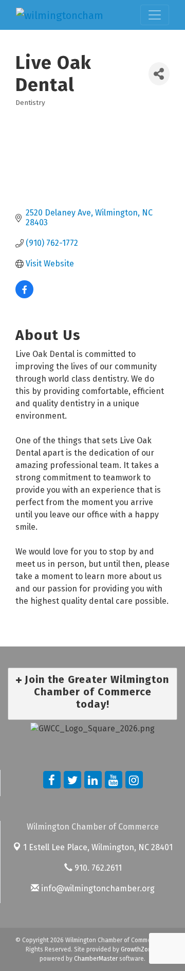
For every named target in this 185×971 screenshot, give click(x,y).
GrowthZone (138, 949)
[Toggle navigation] (154, 15)
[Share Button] (159, 73)
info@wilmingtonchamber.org (97, 888)
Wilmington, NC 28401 (98, 847)
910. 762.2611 (97, 868)
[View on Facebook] (24, 295)
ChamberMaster (96, 958)
